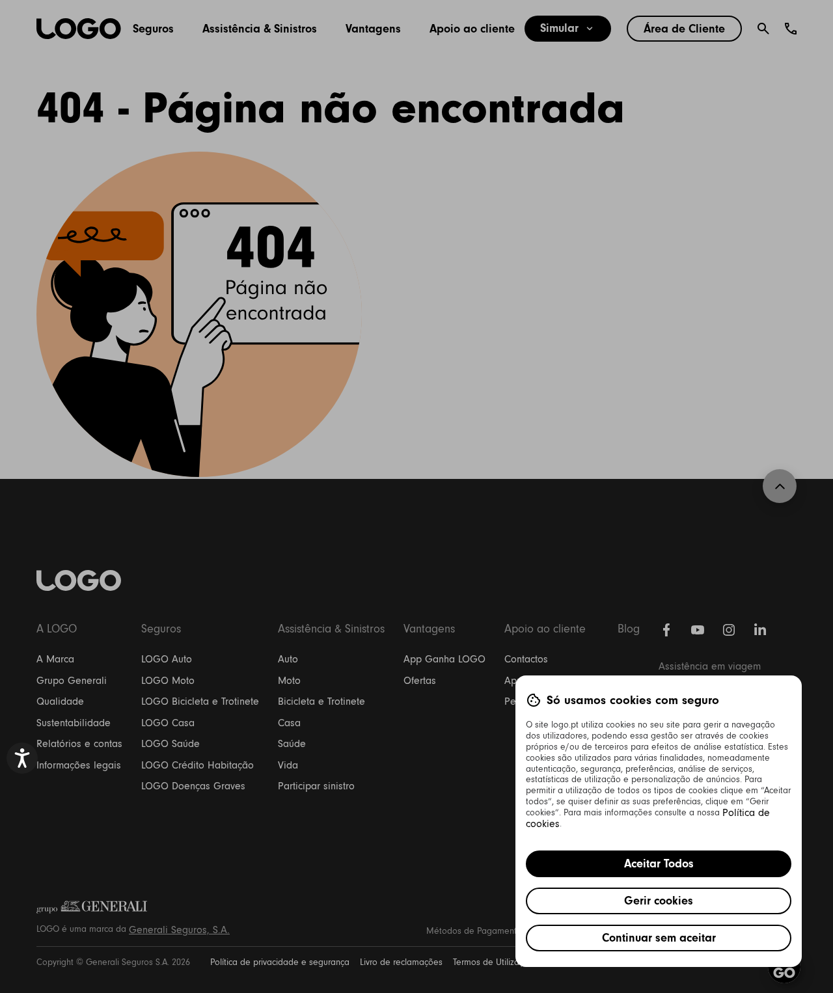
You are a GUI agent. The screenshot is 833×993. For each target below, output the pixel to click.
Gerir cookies (658, 900)
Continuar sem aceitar (659, 937)
